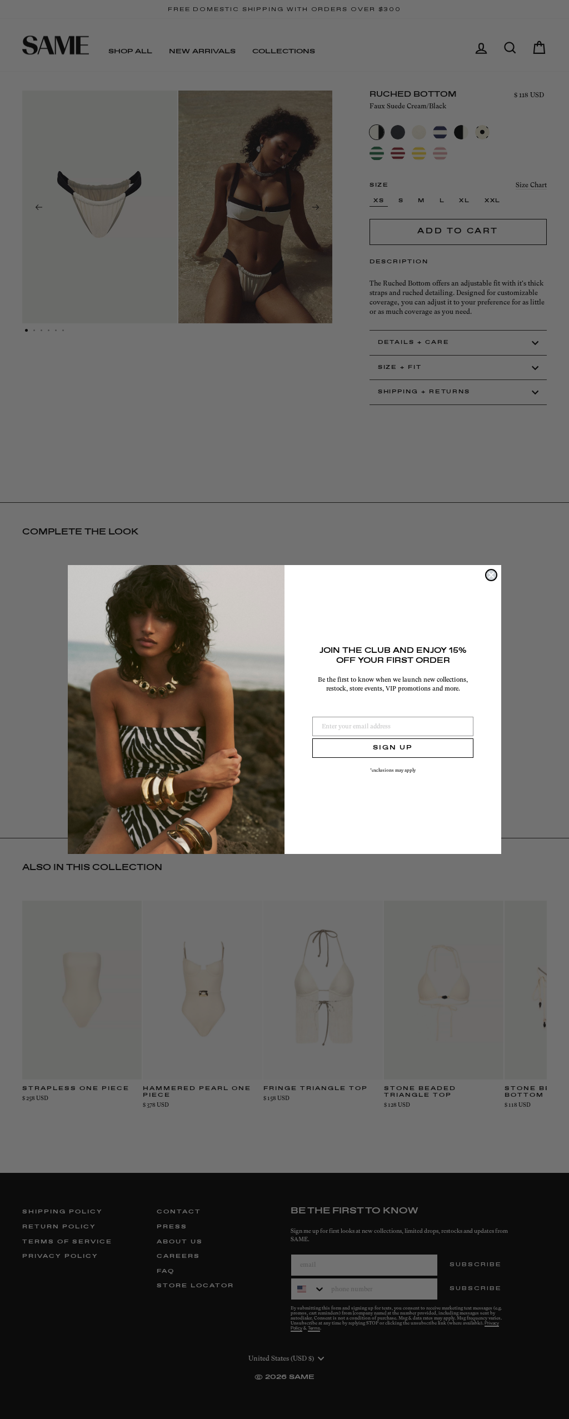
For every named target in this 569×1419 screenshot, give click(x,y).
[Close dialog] (491, 575)
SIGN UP (393, 748)
